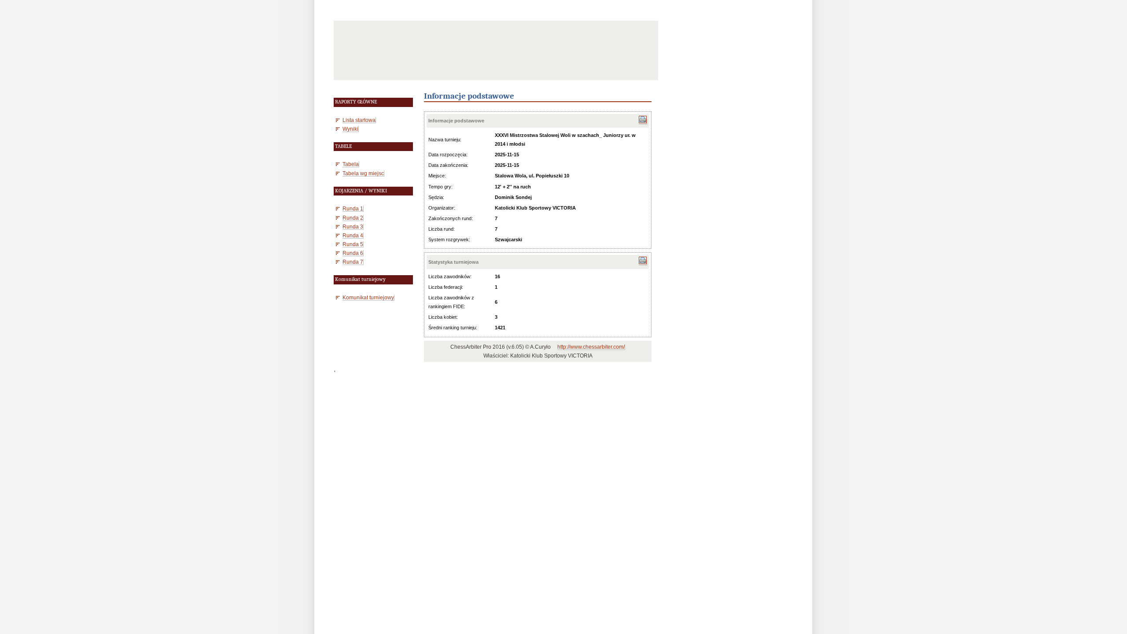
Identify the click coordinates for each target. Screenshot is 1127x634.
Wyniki (350, 129)
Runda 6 (353, 253)
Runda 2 (353, 218)
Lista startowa (359, 120)
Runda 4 (353, 235)
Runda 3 (353, 226)
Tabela (351, 164)
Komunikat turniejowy (368, 297)
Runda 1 (353, 208)
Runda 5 (353, 244)
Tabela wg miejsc (363, 173)
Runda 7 (353, 262)
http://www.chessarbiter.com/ (591, 347)
